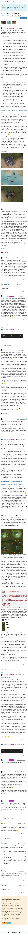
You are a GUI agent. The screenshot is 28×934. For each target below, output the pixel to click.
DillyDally (5, 843)
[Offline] (2, 28)
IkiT (4, 823)
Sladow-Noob (7, 208)
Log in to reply (23, 18)
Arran (5, 350)
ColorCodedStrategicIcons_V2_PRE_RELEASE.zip (12, 484)
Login (9, 922)
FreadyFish (6, 28)
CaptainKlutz (6, 284)
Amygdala (6, 257)
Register (4, 922)
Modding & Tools (6, 15)
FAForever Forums (10, 1)
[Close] (25, 898)
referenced (11, 669)
